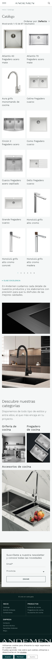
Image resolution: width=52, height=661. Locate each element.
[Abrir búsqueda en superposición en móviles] (49, 3)
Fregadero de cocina (33, 428)
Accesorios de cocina (16, 466)
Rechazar (20, 657)
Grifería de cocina (9, 428)
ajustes (23, 652)
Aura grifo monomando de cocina (10, 101)
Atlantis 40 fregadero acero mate (10, 59)
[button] (4, 3)
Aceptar (8, 657)
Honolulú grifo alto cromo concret (10, 262)
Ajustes (32, 657)
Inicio (4, 10)
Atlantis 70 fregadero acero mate (35, 59)
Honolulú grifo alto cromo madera (35, 262)
